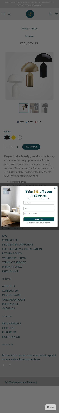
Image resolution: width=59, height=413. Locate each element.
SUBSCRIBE (39, 219)
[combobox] (26, 213)
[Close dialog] (55, 188)
